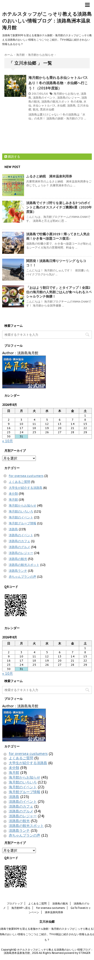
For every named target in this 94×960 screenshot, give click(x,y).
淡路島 (71, 105)
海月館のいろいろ (21, 511)
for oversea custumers (26, 476)
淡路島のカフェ (19, 541)
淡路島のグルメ (19, 547)
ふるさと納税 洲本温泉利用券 (49, 176)
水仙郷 (61, 105)
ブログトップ (15, 903)
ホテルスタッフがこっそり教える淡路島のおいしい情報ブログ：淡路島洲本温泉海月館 (47, 21)
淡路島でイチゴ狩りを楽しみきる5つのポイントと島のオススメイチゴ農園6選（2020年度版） (59, 207)
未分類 (13, 494)
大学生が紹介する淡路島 (25, 488)
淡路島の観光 (18, 559)
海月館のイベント (21, 517)
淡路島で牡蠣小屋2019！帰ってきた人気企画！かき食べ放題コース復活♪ (58, 236)
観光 (35, 109)
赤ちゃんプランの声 (22, 577)
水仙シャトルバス (44, 105)
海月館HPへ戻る (20, 907)
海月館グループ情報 (22, 523)
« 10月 (7, 441)
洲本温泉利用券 (54, 912)
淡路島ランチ (18, 571)
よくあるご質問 (19, 482)
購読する (13, 157)
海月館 (13, 500)
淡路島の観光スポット (55, 101)
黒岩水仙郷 (47, 109)
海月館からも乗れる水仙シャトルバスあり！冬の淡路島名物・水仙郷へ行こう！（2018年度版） (58, 82)
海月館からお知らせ (66, 94)
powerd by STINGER (77, 953)
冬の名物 (76, 101)
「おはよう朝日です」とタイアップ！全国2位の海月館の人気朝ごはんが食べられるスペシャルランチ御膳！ (59, 291)
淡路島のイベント (44, 97)
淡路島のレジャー (68, 97)
